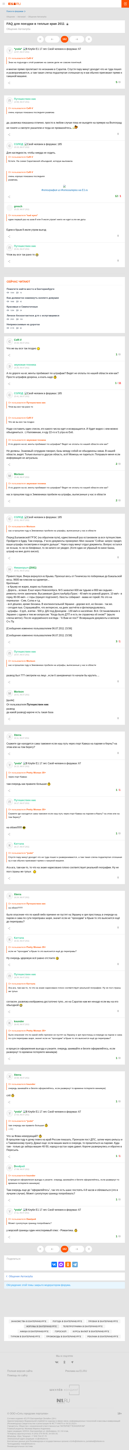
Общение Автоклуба (37, 17)
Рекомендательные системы (20, 1446)
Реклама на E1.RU (76, 1371)
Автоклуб (21, 17)
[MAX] (61, 1264)
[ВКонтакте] (54, 1264)
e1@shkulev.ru (41, 1439)
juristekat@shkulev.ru (95, 1441)
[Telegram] (75, 1264)
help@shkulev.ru (28, 1444)
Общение (10, 17)
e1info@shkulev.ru (77, 1441)
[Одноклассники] (68, 1264)
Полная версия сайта (19, 1371)
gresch (18, 206)
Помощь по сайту (17, 1375)
